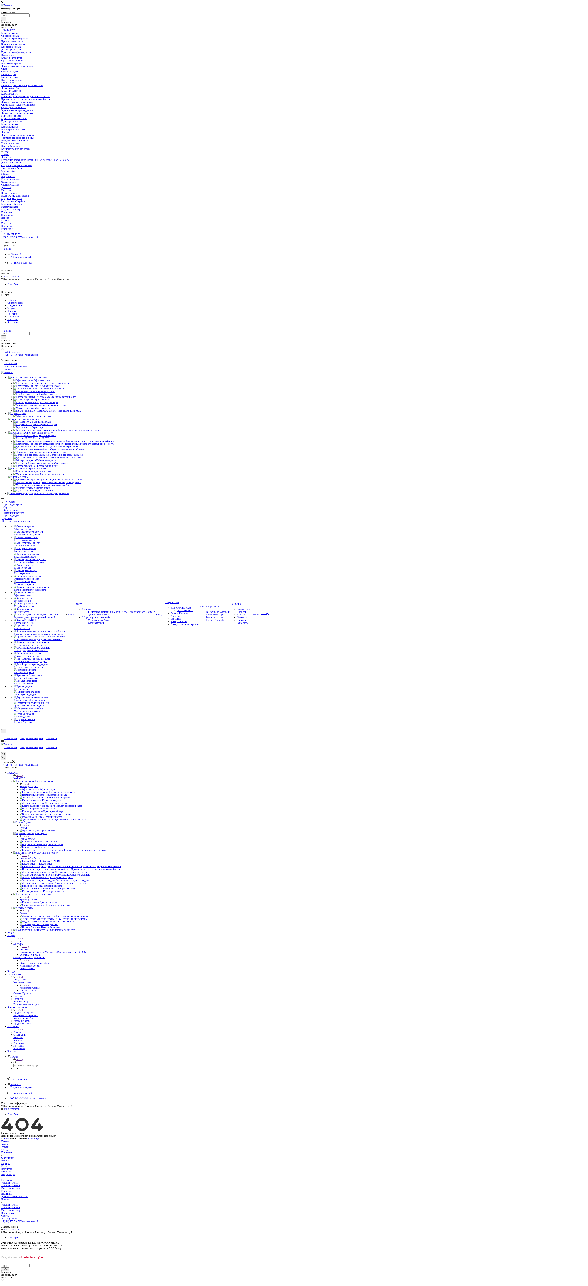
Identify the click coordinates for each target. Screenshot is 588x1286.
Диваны (24, 913)
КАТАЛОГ (19, 778)
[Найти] (3, 19)
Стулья (23, 828)
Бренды (5, 1149)
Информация (8, 1174)
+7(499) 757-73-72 (11, 234)
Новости (5, 1160)
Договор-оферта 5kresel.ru (14, 1196)
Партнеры (6, 1169)
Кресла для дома (28, 899)
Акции (4, 1144)
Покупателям (20, 979)
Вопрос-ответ (8, 1213)
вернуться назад (18, 1138)
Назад (20, 775)
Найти (5, 1269)
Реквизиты (7, 1171)
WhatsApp (12, 284)
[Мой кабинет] (2, 735)
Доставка (24, 949)
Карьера (5, 1163)
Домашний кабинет (30, 858)
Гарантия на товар (10, 1188)
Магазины (6, 1180)
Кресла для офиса (29, 786)
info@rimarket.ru (12, 276)
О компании (7, 1158)
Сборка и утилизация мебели (35, 963)
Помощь (5, 1199)
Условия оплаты (9, 1182)
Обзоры (5, 1215)
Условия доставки (10, 1185)
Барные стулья (27, 839)
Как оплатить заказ (30, 987)
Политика (6, 1193)
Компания (18, 1032)
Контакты (6, 1166)
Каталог (5, 1141)
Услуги (17, 941)
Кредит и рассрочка (23, 1012)
